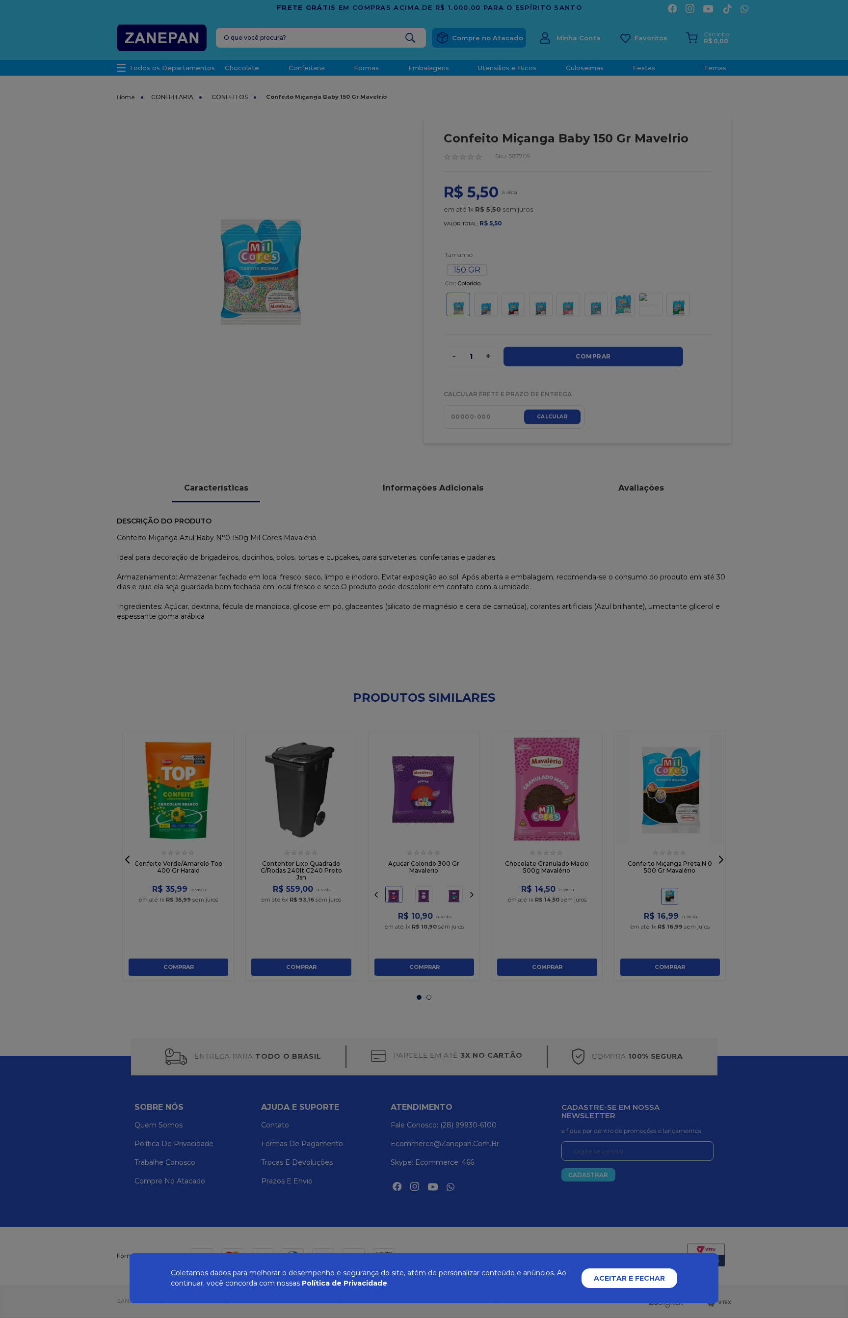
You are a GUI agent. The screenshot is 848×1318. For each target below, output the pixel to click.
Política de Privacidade (344, 1283)
